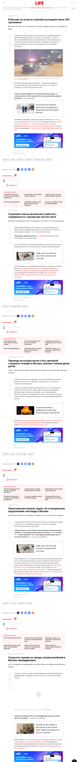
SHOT (48, 381)
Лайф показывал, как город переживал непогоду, (38, 126)
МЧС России (48, 709)
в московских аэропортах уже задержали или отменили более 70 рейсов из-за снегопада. (35, 275)
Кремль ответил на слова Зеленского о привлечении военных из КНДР (32, 646)
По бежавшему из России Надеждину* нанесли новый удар (53, 342)
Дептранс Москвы (23, 79)
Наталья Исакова (20, 300)
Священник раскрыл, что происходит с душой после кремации (53, 350)
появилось (41, 675)
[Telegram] (25, 169)
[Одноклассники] (32, 169)
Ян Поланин (18, 596)
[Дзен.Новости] (18, 169)
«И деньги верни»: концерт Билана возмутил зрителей (53, 195)
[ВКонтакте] (29, 169)
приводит (41, 236)
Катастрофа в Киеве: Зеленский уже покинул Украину (11, 342)
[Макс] (21, 169)
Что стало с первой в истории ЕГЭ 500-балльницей (53, 202)
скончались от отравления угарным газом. (34, 425)
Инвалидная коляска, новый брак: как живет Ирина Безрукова (32, 203)
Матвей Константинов (21, 153)
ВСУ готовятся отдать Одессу (12, 638)
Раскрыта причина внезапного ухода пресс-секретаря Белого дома (33, 639)
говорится (35, 537)
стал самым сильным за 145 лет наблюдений (34, 268)
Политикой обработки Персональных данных (41, 7)
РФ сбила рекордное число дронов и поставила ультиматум (32, 342)
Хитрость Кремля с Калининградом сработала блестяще (53, 646)
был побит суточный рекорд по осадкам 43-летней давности (39, 270)
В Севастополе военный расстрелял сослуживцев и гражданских (12, 196)
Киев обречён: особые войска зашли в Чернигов (33, 195)
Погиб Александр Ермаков (11, 202)
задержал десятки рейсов (46, 124)
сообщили (54, 38)
